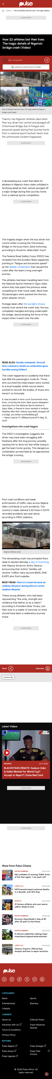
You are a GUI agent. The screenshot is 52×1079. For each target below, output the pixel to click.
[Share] (46, 60)
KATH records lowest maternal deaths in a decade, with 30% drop (32, 890)
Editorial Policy (37, 1019)
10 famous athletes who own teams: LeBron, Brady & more (31, 905)
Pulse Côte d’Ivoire (35, 1052)
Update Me (8, 677)
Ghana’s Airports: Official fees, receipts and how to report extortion (31, 950)
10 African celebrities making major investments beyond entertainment (31, 935)
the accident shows (34, 304)
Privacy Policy (9, 1035)
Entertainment (22, 871)
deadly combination (19, 267)
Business (34, 1003)
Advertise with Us (10, 1024)
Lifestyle (19, 886)
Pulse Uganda (8, 1056)
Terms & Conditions (11, 1030)
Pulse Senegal (36, 1046)
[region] (26, 783)
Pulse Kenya (8, 1051)
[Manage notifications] (47, 1074)
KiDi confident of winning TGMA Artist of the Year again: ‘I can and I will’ (32, 875)
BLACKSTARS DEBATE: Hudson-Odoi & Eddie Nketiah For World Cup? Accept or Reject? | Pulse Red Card (25, 771)
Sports (9, 11)
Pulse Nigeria (8, 1046)
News (4, 998)
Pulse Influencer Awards (37, 1026)
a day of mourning (38, 562)
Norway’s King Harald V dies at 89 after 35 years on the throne (30, 920)
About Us (6, 1019)
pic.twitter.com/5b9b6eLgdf (24, 414)
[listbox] (26, 783)
